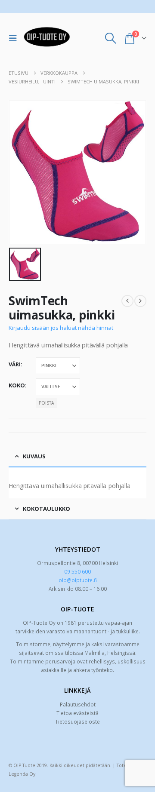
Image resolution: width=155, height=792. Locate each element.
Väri (15, 364)
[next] (140, 301)
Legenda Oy (22, 774)
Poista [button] (46, 403)
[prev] (127, 301)
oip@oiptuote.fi (78, 580)
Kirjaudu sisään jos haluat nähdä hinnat (61, 328)
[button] (15, 38)
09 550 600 (77, 571)
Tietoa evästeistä (77, 712)
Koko (17, 385)
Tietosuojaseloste (77, 721)
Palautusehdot (78, 704)
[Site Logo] (47, 38)
